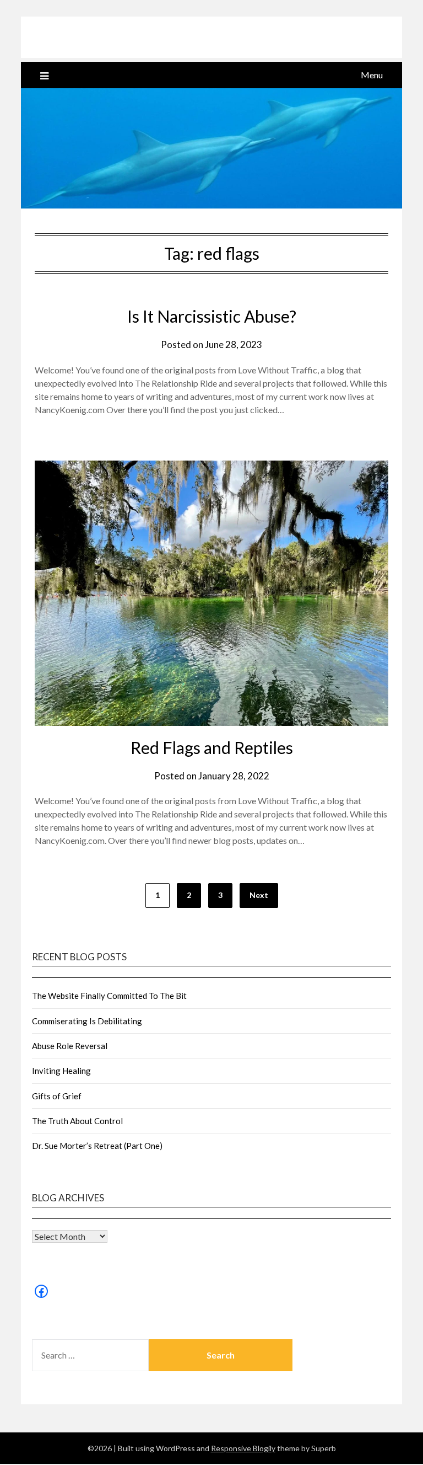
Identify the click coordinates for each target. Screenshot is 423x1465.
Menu (372, 74)
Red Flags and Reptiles (212, 747)
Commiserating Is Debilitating (87, 1021)
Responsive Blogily (243, 1448)
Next (259, 895)
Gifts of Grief (57, 1096)
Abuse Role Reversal (69, 1046)
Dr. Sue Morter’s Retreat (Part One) (97, 1146)
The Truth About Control (77, 1121)
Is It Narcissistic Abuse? (211, 316)
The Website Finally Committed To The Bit (109, 996)
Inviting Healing (61, 1071)
